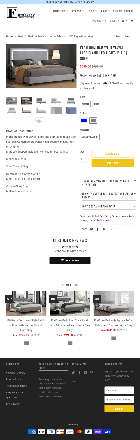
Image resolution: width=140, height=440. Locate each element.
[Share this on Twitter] (91, 229)
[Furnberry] (21, 13)
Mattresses (60, 11)
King (96, 104)
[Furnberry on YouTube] (86, 372)
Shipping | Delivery (15, 372)
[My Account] (123, 21)
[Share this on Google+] (107, 229)
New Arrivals (128, 216)
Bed (97, 216)
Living (92, 11)
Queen (85, 104)
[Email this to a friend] (111, 229)
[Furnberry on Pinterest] (92, 372)
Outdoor (128, 11)
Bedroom (78, 11)
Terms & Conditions (16, 385)
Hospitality (99, 20)
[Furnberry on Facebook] (80, 372)
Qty (82, 151)
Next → (129, 36)
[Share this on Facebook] (97, 229)
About (114, 20)
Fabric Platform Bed (99, 220)
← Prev (116, 36)
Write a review (70, 260)
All (93, 216)
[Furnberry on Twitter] (73, 372)
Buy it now (112, 162)
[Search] (127, 21)
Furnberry (73, 424)
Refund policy (13, 404)
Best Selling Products (110, 216)
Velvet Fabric (90, 137)
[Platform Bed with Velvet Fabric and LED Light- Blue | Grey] (41, 69)
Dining (105, 11)
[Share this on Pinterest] (103, 229)
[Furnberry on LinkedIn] (73, 381)
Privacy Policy (13, 379)
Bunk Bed (117, 11)
